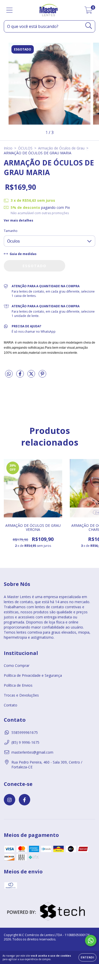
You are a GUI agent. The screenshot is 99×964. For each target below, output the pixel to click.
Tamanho (11, 231)
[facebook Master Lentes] (24, 799)
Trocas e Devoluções (21, 695)
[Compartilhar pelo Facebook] (20, 375)
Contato (10, 705)
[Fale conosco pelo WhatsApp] (90, 940)
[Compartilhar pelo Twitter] (31, 375)
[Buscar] (89, 26)
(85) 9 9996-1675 (25, 742)
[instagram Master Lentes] (9, 799)
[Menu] (9, 10)
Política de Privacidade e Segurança (33, 675)
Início (8, 148)
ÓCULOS (25, 148)
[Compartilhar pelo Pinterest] (42, 375)
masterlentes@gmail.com (32, 752)
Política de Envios (18, 685)
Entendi (87, 957)
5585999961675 (24, 732)
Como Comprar (16, 665)
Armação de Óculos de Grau (61, 148)
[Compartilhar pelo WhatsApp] (9, 374)
